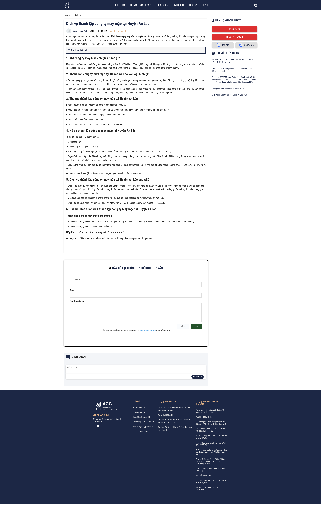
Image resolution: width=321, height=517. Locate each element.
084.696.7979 (234, 37)
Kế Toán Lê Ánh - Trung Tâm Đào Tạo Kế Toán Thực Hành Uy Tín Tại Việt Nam (232, 61)
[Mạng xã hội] (94, 427)
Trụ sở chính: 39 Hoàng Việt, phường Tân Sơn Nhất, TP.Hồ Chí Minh (210, 411)
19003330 (235, 29)
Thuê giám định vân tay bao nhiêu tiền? (228, 88)
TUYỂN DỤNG (178, 5)
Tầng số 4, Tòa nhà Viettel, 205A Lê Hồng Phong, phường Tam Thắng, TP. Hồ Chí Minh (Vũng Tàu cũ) (210, 461)
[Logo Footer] (105, 406)
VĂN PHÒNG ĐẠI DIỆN (204, 417)
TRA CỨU (193, 5)
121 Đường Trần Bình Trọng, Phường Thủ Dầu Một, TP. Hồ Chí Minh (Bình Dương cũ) (211, 423)
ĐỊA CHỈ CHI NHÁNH (165, 415)
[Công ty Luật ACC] (67, 5)
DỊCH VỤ (161, 5)
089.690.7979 (143, 431)
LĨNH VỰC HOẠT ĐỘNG (139, 5)
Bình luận (197, 377)
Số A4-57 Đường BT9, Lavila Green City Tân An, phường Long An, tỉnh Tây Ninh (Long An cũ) (211, 452)
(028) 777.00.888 (147, 422)
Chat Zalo (249, 44)
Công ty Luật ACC (80, 31)
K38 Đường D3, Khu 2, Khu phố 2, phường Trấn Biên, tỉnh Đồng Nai (210, 430)
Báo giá (225, 44)
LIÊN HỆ (206, 5)
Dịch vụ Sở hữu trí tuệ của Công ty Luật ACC (229, 95)
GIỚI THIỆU (119, 5)
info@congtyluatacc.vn (145, 426)
